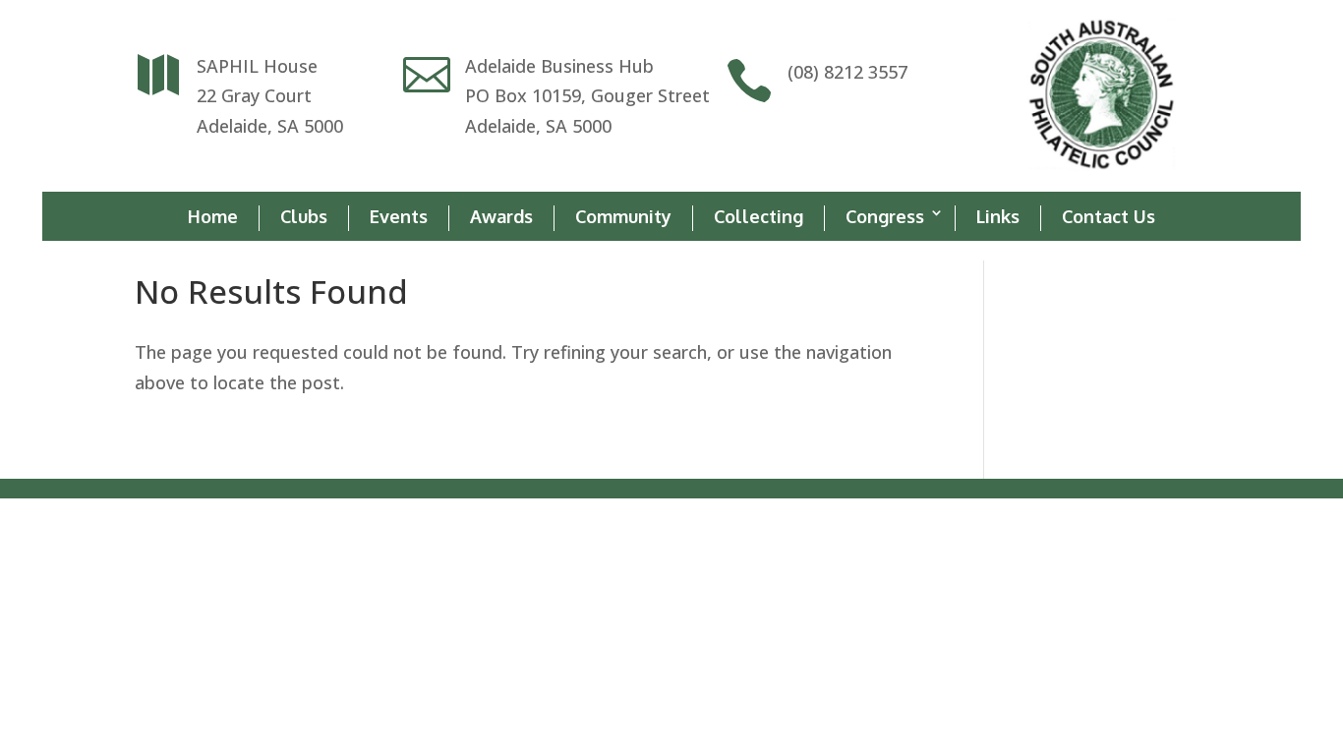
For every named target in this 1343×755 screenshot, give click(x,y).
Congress (885, 216)
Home (213, 216)
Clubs (303, 216)
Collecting (758, 216)
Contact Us (1108, 216)
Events (399, 216)
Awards (501, 216)
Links (998, 216)
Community (623, 216)
